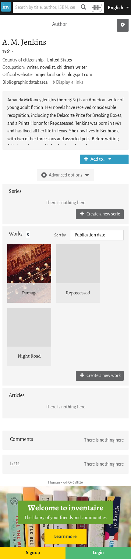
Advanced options (65, 175)
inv (5, 6)
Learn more (65, 537)
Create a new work (103, 376)
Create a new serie (103, 214)
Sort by (60, 235)
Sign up (33, 553)
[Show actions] (123, 25)
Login (98, 553)
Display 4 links (69, 82)
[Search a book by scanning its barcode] (96, 7)
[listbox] (97, 235)
